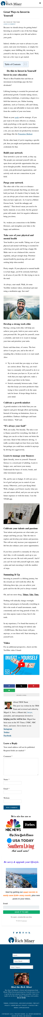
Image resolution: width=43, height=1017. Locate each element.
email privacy (24, 920)
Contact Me (32, 1005)
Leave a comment (10, 24)
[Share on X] (21, 686)
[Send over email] (9, 690)
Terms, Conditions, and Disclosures (18, 1003)
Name (6, 779)
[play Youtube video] (21, 665)
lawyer (29, 712)
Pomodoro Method (25, 134)
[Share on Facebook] (9, 686)
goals (17, 117)
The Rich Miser (14, 4)
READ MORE (21, 998)
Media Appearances (21, 1007)
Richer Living (21, 695)
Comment (8, 756)
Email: (5, 903)
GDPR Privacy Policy (19, 1005)
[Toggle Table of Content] (24, 64)
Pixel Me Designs (25, 1016)
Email (6, 788)
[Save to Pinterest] (33, 686)
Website (7, 798)
